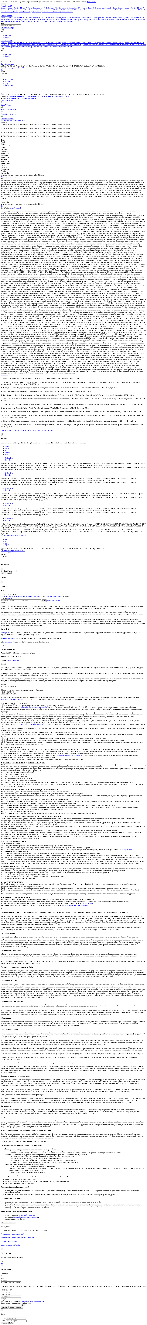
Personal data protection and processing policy (24, 596)
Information (9, 79)
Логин (3, 1318)
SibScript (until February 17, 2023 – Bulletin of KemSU (55, 10)
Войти (11, 1323)
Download (17, 208)
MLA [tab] (7, 448)
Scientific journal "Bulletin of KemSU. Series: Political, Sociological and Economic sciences (86, 8)
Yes (2, 1263)
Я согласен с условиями (12, 1301)
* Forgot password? (53, 600)
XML (7, 541)
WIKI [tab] (7, 454)
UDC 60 (10, 100)
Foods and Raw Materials (106, 10)
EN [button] (2, 31)
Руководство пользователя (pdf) (12, 1234)
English (7, 37)
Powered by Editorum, (54, 596)
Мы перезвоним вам (8, 1223)
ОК (23, 1305)
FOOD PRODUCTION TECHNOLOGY (21, 98)
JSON (7, 543)
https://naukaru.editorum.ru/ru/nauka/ (13, 699)
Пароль (3, 1321)
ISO (6, 539)
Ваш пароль (5, 1294)
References (9, 85)
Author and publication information (13, 121)
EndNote (10, 536)
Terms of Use (91, 2)
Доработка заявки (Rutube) (10, 1245)
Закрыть (4, 1307)
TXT (7, 545)
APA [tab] (7, 450)
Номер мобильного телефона (11, 1282)
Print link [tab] (8, 460)
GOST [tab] (7, 446)
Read (11, 208)
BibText (3, 536)
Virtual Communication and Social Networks (130, 10)
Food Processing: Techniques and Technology (17, 12)
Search (3, 23)
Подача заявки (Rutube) (9, 1241)
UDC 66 (4, 100)
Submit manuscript (7, 28)
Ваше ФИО (5, 1274)
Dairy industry (38, 12)
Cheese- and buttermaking (52, 12)
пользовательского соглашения (32, 1301)
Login (44, 600)
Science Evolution (67, 12)
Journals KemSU (6, 6)
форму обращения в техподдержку (25, 1217)
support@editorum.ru (27, 1215)
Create (9, 598)
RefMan (16, 536)
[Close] (2, 434)
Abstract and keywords (9, 177)
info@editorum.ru (13, 660)
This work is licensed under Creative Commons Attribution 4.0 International (27, 430)
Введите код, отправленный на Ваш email (16, 1303)
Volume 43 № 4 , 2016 (61, 96)
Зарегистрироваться (15, 1307)
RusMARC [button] (23, 536)
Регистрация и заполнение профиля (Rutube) (17, 1238)
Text (6, 83)
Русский (8, 35)
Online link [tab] (9, 458)
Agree (3, 4)
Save (9, 573)
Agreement (4, 596)
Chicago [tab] (8, 452)
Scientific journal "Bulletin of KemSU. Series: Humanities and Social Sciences (28, 8)
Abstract (8, 81)
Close (3, 573)
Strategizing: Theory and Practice (85, 10)
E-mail (3, 1292)
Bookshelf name (6, 571)
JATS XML (8, 553)
